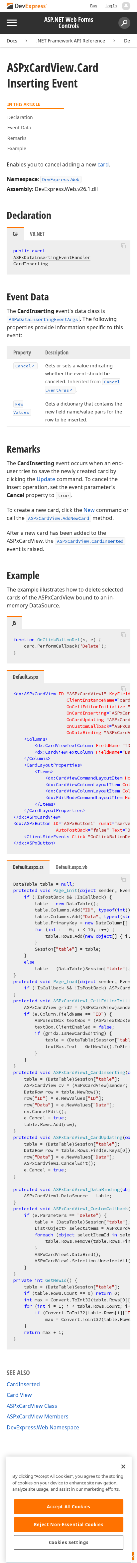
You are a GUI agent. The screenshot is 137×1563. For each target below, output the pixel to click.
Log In (111, 6)
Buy (93, 6)
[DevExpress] (27, 6)
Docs (12, 40)
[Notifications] (126, 6)
